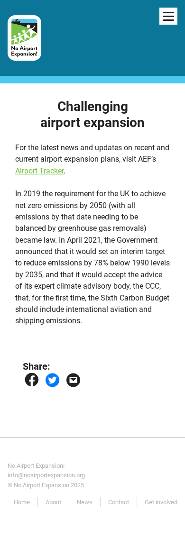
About (53, 502)
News (84, 502)
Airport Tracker (39, 170)
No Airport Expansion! (36, 465)
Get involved (161, 502)
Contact (118, 502)
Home (22, 502)
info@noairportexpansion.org (46, 475)
